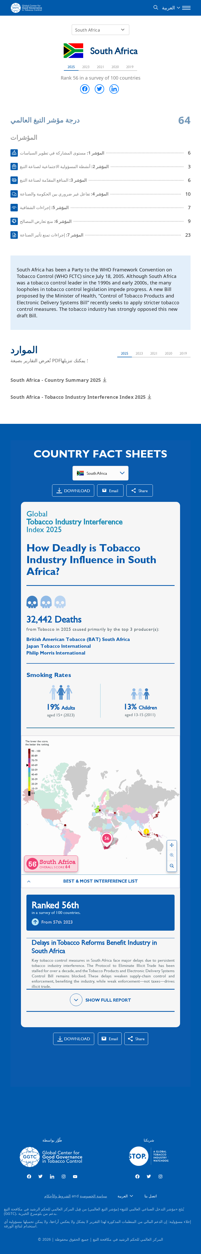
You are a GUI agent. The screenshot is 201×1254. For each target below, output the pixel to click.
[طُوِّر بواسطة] (52, 1156)
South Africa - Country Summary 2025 (56, 380)
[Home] (26, 8)
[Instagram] (63, 1177)
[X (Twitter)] (40, 1177)
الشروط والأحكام (57, 1195)
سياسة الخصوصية (93, 1195)
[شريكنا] (149, 1156)
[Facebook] (29, 1177)
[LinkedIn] (52, 1177)
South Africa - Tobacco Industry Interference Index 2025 (78, 397)
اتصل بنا (150, 1196)
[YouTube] (75, 1177)
